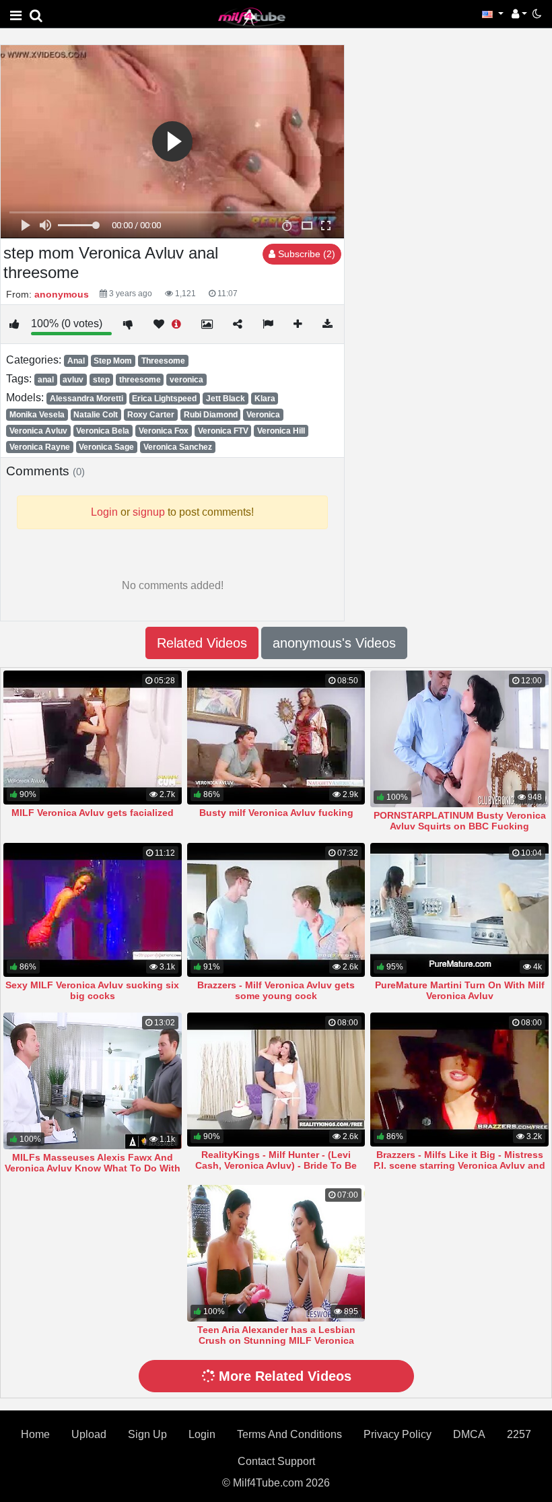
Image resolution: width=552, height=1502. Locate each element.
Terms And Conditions (289, 1434)
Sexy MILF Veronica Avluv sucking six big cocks (92, 990)
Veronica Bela (102, 431)
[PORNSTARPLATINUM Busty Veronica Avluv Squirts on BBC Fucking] (459, 739)
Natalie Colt (95, 414)
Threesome (163, 361)
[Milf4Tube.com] (251, 16)
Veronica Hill (281, 431)
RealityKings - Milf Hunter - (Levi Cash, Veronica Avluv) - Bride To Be (276, 1160)
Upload (88, 1434)
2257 (519, 1434)
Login (201, 1434)
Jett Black (225, 398)
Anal (76, 361)
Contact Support (276, 1461)
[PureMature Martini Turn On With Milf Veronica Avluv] (459, 910)
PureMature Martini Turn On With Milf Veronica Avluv (460, 990)
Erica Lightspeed (164, 398)
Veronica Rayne (39, 447)
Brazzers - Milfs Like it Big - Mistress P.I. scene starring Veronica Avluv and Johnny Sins (459, 1165)
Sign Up (147, 1434)
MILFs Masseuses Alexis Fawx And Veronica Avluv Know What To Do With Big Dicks (92, 1168)
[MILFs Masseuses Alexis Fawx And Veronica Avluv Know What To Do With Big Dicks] (92, 1081)
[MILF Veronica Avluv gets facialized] (92, 738)
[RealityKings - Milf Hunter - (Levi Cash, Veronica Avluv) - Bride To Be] (276, 1080)
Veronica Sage (106, 447)
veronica (186, 379)
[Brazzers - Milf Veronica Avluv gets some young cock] (276, 910)
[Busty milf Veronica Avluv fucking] (276, 738)
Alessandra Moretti (86, 398)
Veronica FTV (223, 431)
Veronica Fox (163, 431)
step (101, 379)
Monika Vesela (37, 414)
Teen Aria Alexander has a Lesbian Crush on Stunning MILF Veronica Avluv (276, 1340)
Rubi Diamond (211, 414)
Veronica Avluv (38, 431)
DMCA (469, 1434)
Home (35, 1434)
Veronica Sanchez (177, 447)
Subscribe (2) (305, 253)
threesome (140, 379)
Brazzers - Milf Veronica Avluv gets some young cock (276, 990)
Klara (264, 398)
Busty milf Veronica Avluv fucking (276, 812)
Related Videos (202, 643)
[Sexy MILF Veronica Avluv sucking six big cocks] (92, 910)
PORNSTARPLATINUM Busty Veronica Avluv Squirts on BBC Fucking (460, 820)
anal (46, 379)
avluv (73, 379)
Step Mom (113, 361)
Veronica (263, 414)
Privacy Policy (398, 1434)
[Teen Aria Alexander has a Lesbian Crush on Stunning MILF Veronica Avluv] (276, 1253)
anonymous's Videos (334, 643)
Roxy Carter (150, 414)
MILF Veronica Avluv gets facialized (92, 812)
